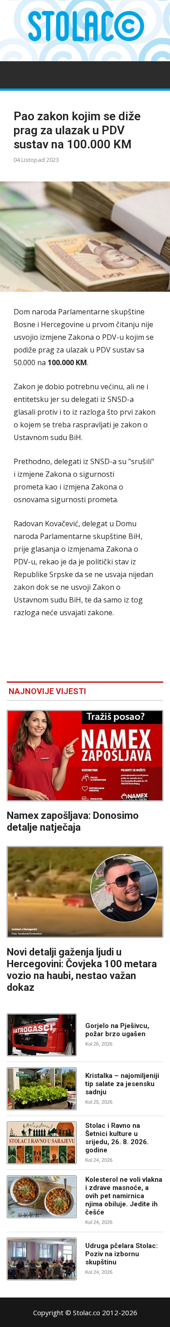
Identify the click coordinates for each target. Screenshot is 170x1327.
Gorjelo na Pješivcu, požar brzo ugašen (117, 1030)
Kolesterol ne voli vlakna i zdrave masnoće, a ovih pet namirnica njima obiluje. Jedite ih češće (123, 1195)
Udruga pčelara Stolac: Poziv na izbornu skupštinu (121, 1254)
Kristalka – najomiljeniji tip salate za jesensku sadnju (122, 1084)
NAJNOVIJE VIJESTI (47, 691)
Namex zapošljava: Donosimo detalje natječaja (73, 821)
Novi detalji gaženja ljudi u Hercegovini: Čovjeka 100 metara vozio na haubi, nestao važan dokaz (82, 969)
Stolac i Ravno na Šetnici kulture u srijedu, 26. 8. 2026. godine (117, 1137)
